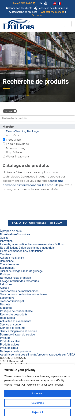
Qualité (4, 237)
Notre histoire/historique (15, 234)
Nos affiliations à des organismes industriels (27, 247)
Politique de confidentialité (16, 311)
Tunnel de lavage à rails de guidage (21, 271)
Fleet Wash (13, 139)
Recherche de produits (24, 12)
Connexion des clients (20, 8)
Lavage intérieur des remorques (19, 281)
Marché (8, 126)
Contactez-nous (9, 264)
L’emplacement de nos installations (21, 251)
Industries (6, 284)
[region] (37, 392)
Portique (5, 274)
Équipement (7, 267)
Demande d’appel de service (17, 334)
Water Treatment (17, 156)
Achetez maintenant (52, 12)
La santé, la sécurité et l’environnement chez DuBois (32, 244)
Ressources (7, 317)
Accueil (4, 287)
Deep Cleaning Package (22, 131)
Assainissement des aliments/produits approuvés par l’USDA (37, 354)
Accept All (37, 393)
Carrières (37, 15)
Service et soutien (11, 324)
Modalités (6, 307)
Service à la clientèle (12, 327)
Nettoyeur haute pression (15, 277)
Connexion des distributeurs (52, 8)
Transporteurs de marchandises (19, 291)
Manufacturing (15, 148)
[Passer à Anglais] (54, 3)
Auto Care (12, 135)
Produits (5, 338)
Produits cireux (9, 348)
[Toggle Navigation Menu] (68, 24)
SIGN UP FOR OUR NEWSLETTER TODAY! (37, 222)
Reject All (37, 412)
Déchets (5, 304)
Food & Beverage (17, 144)
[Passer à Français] (59, 3)
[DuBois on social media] (40, 3)
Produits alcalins (10, 341)
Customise (37, 403)
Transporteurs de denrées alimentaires (23, 294)
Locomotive (7, 297)
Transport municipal (12, 301)
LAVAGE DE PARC (23, 3)
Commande (7, 261)
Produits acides (9, 344)
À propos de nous (11, 231)
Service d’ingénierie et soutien (18, 331)
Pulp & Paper (15, 152)
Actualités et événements (15, 321)
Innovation (6, 241)
